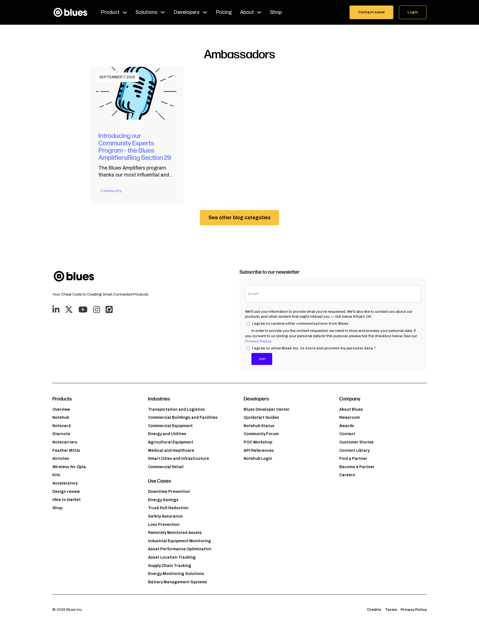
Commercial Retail (166, 467)
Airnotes (60, 458)
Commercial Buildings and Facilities (183, 417)
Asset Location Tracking (172, 557)
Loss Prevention (164, 525)
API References (259, 450)
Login (412, 12)
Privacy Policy (258, 341)
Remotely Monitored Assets (175, 533)
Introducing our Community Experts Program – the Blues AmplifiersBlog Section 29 (134, 146)
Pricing (224, 12)
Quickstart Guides (261, 417)
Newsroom (349, 417)
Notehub (60, 417)
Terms (391, 609)
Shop (276, 12)
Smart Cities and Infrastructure (178, 458)
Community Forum (261, 434)
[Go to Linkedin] (55, 310)
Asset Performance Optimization (180, 549)
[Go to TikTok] (109, 310)
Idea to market (66, 500)
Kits (56, 475)
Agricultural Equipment (170, 442)
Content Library (354, 450)
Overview (61, 409)
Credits (374, 609)
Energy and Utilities (167, 434)
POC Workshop (258, 442)
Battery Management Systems (177, 582)
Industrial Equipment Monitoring (179, 541)
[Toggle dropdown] (124, 12)
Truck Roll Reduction (168, 508)
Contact (347, 434)
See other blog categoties (239, 217)
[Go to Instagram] (96, 310)
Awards (346, 426)
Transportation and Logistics (176, 409)
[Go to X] (69, 310)
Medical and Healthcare (171, 450)
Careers (347, 475)
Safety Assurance (165, 516)
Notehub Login (258, 458)
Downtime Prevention (169, 492)
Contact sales (371, 12)
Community (111, 191)
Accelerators (65, 483)
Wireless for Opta (69, 467)
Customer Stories (356, 442)
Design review (66, 492)
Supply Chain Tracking (169, 566)
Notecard (61, 426)
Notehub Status (259, 426)
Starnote (61, 434)
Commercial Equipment (170, 426)
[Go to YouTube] (83, 310)
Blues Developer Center (267, 409)
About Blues (351, 409)
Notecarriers (64, 442)
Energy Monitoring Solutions (176, 574)
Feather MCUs (66, 450)
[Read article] (137, 93)
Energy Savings (163, 500)
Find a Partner (353, 458)
